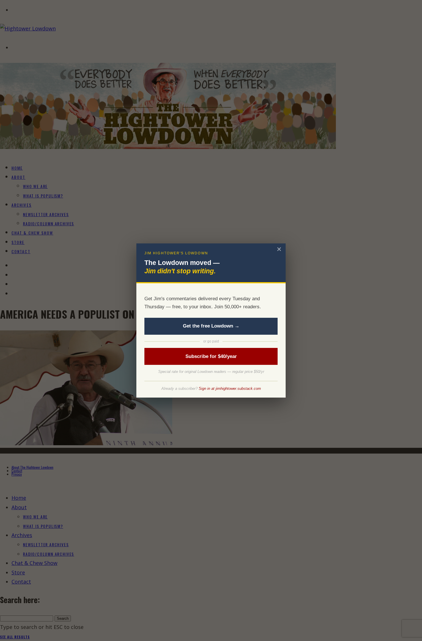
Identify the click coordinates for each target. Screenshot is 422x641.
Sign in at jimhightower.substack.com (230, 388)
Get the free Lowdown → (211, 326)
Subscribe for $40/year (211, 356)
